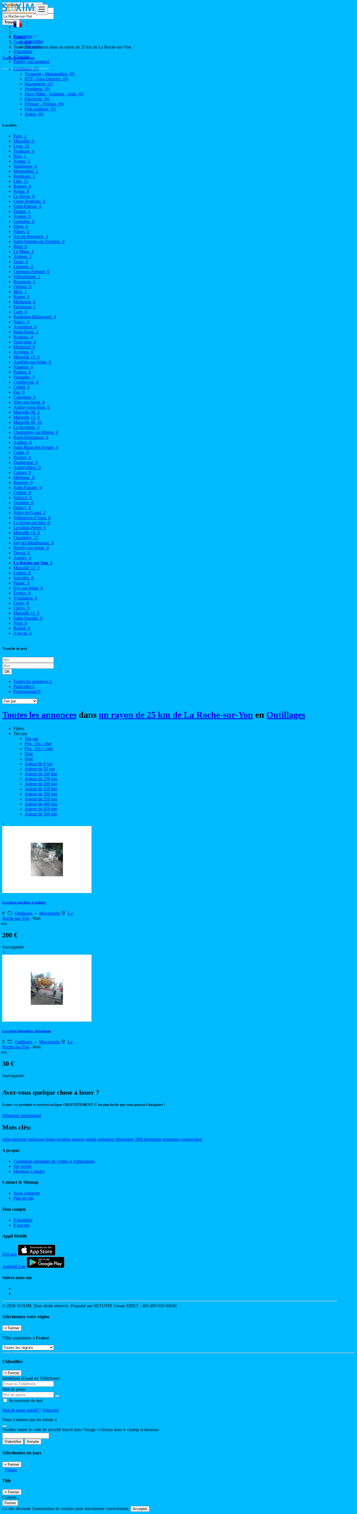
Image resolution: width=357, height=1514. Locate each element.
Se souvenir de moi (25, 1400)
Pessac (21, 583)
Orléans (22, 286)
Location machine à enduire (24, 902)
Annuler (33, 1442)
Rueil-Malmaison (30, 437)
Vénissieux (25, 598)
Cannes (22, 472)
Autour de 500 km (41, 814)
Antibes (22, 442)
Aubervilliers (27, 467)
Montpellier (25, 171)
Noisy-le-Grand (29, 512)
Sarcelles (23, 578)
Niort (20, 623)
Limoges (23, 266)
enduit (91, 1139)
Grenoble (23, 221)
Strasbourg (25, 166)
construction (191, 1139)
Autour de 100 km (41, 773)
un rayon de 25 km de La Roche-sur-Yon (176, 715)
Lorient (22, 573)
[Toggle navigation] (41, 9)
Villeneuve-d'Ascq (31, 517)
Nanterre (23, 367)
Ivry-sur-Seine (28, 588)
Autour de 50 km (40, 768)
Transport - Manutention (49, 73)
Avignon (23, 352)
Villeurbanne (26, 276)
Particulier (24, 686)
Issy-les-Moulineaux (33, 542)
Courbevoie (25, 382)
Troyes (21, 552)
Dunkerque (25, 462)
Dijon (20, 226)
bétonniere (125, 1139)
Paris (19, 136)
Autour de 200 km (41, 783)
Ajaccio (22, 633)
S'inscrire (33, 46)
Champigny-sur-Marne (35, 432)
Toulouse (23, 151)
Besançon (24, 281)
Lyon (21, 146)
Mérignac (24, 477)
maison (78, 1139)
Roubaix (23, 336)
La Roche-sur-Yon (32, 562)
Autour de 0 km (38, 763)
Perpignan (24, 306)
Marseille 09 (27, 422)
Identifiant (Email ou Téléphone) (31, 1378)
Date (29, 753)
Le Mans (23, 251)
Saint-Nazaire (27, 487)
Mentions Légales (29, 1171)
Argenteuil (25, 326)
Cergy (21, 603)
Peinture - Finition (44, 104)
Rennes (22, 186)
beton (51, 1139)
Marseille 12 (26, 567)
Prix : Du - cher (38, 743)
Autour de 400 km (41, 803)
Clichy (21, 608)
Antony (22, 557)
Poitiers (22, 372)
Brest (20, 246)
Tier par (31, 738)
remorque (171, 1139)
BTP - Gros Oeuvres (46, 78)
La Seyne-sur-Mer (31, 522)
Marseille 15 (26, 417)
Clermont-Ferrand (31, 271)
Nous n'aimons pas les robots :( (29, 1419)
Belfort (21, 628)
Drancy (22, 507)
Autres (34, 114)
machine (20, 1139)
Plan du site (23, 1198)
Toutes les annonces (32, 681)
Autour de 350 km (41, 798)
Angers (22, 216)
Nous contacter (26, 1193)
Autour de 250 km (41, 788)
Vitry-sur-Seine (29, 402)
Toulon (21, 211)
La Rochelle (26, 427)
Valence (22, 497)
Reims (21, 191)
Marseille (23, 141)
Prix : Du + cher (39, 748)
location (64, 1139)
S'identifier (34, 41)
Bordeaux (24, 176)
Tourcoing (24, 342)
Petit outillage (40, 109)
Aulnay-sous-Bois (31, 407)
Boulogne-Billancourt (34, 316)
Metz (20, 291)
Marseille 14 (26, 532)
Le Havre (24, 196)
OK (7, 672)
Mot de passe (13, 1389)
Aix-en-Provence (30, 236)
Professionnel (26, 691)
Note (29, 758)
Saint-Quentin (27, 618)
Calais (21, 452)
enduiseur (106, 1139)
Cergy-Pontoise (29, 201)
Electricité (37, 99)
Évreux (22, 593)
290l (139, 1139)
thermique (153, 1139)
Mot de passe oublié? (21, 1410)
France (11, 1469)
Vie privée (22, 1166)
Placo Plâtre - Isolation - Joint (54, 94)
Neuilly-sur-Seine (31, 547)
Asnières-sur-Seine (32, 362)
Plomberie (37, 88)
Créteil (21, 387)
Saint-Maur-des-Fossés (35, 447)
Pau (19, 392)
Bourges (23, 482)
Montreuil (24, 347)
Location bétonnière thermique (26, 1031)
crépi (7, 1139)
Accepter (140, 1509)
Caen (20, 311)
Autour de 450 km (41, 809)
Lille (20, 181)
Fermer (10, 1503)
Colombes (24, 397)
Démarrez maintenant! (21, 1115)
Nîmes (21, 231)
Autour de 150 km (41, 778)
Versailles (24, 377)
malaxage (37, 1139)
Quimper (23, 502)
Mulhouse (24, 301)
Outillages (285, 715)
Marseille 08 (26, 412)
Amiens (22, 256)
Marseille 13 (26, 357)
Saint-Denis (25, 331)
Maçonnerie (39, 83)
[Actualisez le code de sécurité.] (4, 1424)
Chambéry (25, 537)
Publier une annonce (31, 61)
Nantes (21, 161)
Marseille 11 (26, 613)
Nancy (21, 321)
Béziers (22, 457)
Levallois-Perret (29, 527)
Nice (19, 156)
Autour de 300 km (41, 793)
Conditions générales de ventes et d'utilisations (54, 1161)
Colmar (22, 492)
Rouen (21, 296)
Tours (20, 261)
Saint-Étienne (27, 206)
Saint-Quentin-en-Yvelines (38, 241)
